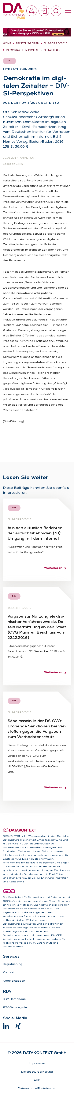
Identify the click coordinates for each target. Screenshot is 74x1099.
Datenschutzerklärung (37, 1072)
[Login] (44, 11)
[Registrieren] (31, 11)
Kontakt (8, 972)
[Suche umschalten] (56, 11)
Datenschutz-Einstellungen (37, 1088)
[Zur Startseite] (14, 11)
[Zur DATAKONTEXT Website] (19, 830)
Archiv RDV (27, 158)
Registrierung (12, 964)
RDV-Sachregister (15, 1007)
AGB (37, 1080)
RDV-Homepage (14, 999)
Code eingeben (14, 981)
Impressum (37, 1063)
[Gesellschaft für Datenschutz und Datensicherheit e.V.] (9, 891)
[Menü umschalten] (68, 11)
